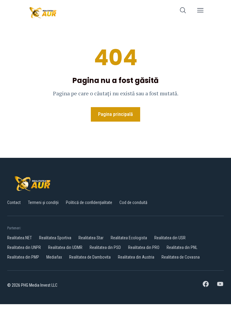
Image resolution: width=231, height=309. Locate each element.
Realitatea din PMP (23, 257)
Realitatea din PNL (182, 247)
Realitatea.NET (19, 237)
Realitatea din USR (170, 237)
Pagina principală (115, 114)
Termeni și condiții (43, 202)
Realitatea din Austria (136, 257)
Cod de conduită (133, 202)
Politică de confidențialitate (89, 202)
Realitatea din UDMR (65, 247)
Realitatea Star (91, 237)
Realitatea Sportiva (55, 237)
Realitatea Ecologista (129, 237)
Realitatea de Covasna (181, 257)
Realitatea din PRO (143, 247)
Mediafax (54, 257)
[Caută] (183, 11)
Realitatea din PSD (105, 247)
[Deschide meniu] (200, 11)
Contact (14, 202)
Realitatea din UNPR (24, 247)
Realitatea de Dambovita (90, 257)
